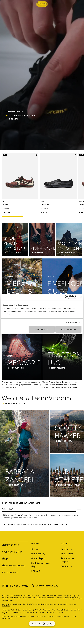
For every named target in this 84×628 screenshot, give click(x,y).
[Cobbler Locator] (44, 623)
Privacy (4, 616)
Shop (5, 558)
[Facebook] (10, 585)
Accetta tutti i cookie (68, 329)
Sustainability (38, 553)
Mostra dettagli (71, 322)
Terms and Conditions (19, 616)
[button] (45, 585)
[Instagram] (4, 585)
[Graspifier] (58, 176)
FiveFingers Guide (12, 551)
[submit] (79, 509)
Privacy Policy (27, 515)
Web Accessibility (48, 616)
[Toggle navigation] (32, 623)
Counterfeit (35, 616)
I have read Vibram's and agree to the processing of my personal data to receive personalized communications (41, 516)
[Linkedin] (17, 585)
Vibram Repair (38, 558)
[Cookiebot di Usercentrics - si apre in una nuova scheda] (66, 297)
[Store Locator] (40, 623)
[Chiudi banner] (80, 297)
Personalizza (40, 329)
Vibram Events (10, 544)
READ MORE (6, 606)
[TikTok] (13, 585)
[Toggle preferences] (51, 623)
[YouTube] (7, 585)
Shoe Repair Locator (14, 565)
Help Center (67, 553)
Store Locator (10, 572)
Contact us (66, 549)
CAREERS (36, 570)
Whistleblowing (63, 616)
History (34, 549)
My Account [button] (67, 566)
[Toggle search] (36, 623)
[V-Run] (20, 176)
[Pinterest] (20, 585)
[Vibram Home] (42, 4)
